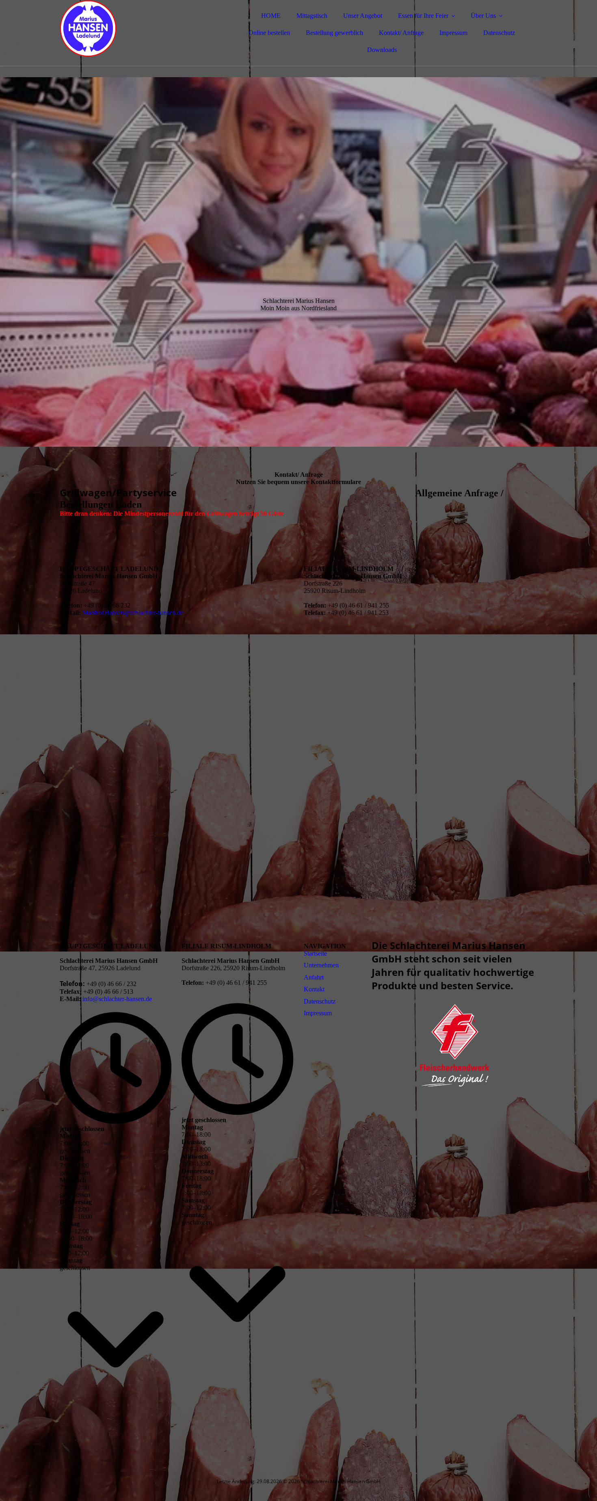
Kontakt (314, 989)
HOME (271, 15)
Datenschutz (499, 32)
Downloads (382, 49)
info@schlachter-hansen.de (117, 998)
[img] (131, 28)
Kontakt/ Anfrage (401, 32)
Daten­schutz (319, 1001)
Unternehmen (321, 965)
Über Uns (483, 15)
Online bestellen (269, 32)
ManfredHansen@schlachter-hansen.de (132, 612)
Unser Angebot (362, 15)
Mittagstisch (311, 15)
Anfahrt (314, 977)
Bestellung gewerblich (334, 32)
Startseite (316, 953)
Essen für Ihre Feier (423, 15)
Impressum (453, 32)
